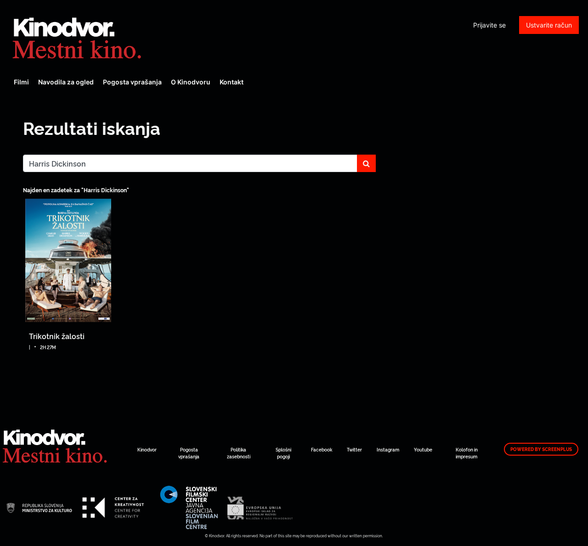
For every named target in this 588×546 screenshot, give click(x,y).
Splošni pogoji (283, 452)
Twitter (354, 449)
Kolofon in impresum (467, 452)
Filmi (21, 82)
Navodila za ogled (66, 82)
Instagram (388, 449)
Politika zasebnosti (238, 452)
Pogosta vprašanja (132, 82)
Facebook (321, 449)
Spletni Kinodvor (78, 36)
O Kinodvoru (190, 82)
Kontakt (231, 82)
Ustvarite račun (549, 25)
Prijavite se (489, 25)
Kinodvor (147, 449)
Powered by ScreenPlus (541, 449)
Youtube (423, 449)
